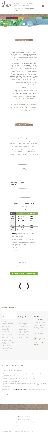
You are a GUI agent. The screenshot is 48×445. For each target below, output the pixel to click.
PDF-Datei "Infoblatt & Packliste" (30, 109)
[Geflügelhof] (5, 431)
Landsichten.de (31, 422)
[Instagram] (13, 431)
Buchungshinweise (24, 104)
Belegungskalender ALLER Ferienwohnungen (24, 273)
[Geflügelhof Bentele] (43, 6)
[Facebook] (10, 431)
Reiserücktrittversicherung (31, 106)
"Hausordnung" (23, 110)
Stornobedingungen (33, 104)
